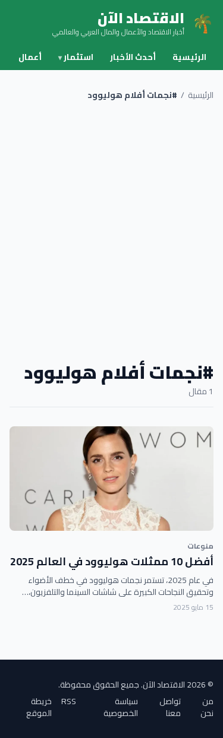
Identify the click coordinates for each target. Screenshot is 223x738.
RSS (68, 702)
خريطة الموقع (39, 707)
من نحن (206, 707)
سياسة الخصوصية (120, 707)
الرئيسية (189, 57)
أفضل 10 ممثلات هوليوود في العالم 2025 (111, 561)
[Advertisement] (111, 231)
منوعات (200, 546)
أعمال (30, 57)
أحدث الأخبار (133, 57)
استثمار (75, 57)
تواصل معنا (170, 707)
